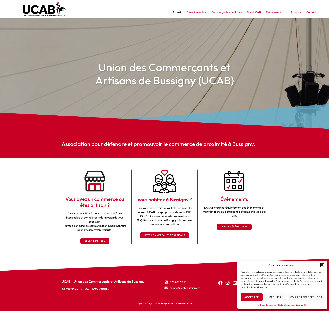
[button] (322, 265)
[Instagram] (227, 282)
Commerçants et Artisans (226, 12)
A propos (295, 12)
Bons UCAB (254, 12)
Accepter (251, 297)
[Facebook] (220, 282)
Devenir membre (196, 12)
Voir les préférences (306, 297)
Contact (311, 12)
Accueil (177, 12)
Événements (273, 12)
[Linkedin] (234, 282)
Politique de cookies (266, 305)
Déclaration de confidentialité (291, 305)
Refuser (275, 297)
